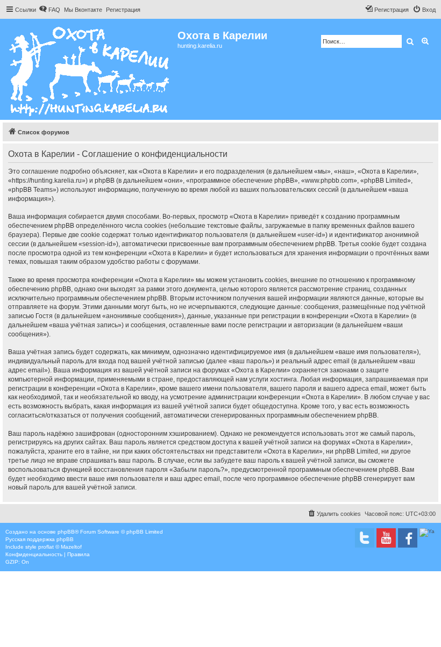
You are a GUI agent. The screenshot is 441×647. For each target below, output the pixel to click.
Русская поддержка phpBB (39, 539)
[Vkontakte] (364, 538)
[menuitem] (49, 9)
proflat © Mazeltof (60, 547)
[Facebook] (407, 538)
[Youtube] (386, 538)
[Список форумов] (90, 69)
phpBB (66, 532)
